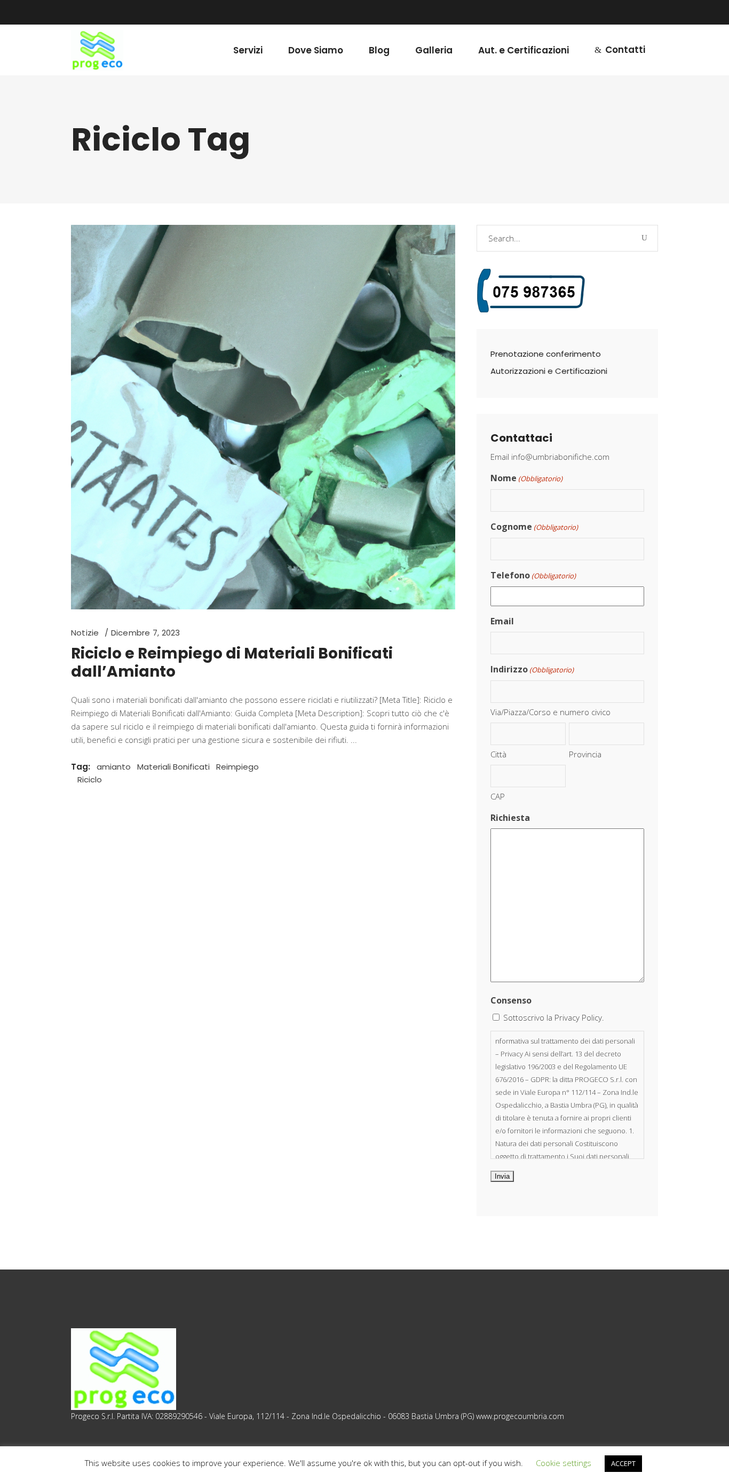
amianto (114, 766)
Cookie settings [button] (563, 1463)
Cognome (534, 526)
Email (502, 621)
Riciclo (89, 779)
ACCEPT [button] (623, 1463)
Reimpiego (237, 766)
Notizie (85, 632)
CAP (497, 796)
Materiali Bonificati (173, 766)
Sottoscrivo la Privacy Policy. (553, 1017)
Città (498, 754)
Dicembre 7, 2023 (145, 632)
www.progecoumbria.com (520, 1416)
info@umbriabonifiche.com (560, 456)
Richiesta (510, 818)
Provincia (585, 754)
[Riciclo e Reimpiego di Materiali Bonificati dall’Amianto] (263, 417)
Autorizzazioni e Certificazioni (548, 371)
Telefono (533, 575)
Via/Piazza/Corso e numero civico (550, 712)
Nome (526, 478)
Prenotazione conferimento (545, 353)
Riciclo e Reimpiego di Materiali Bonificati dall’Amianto (232, 662)
